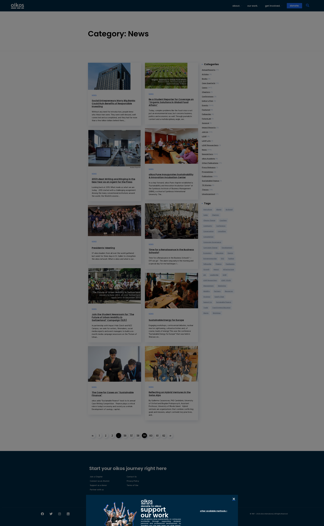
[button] (233, 499)
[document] (162, 263)
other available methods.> (213, 511)
